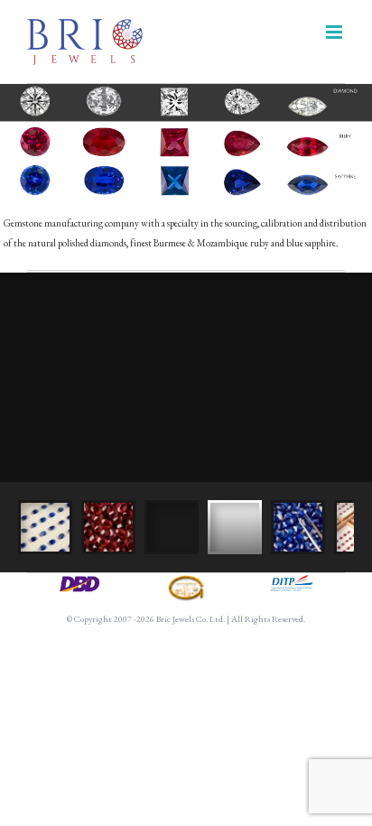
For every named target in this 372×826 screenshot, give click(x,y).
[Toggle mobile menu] (335, 32)
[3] (292, 581)
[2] (185, 580)
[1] (80, 580)
